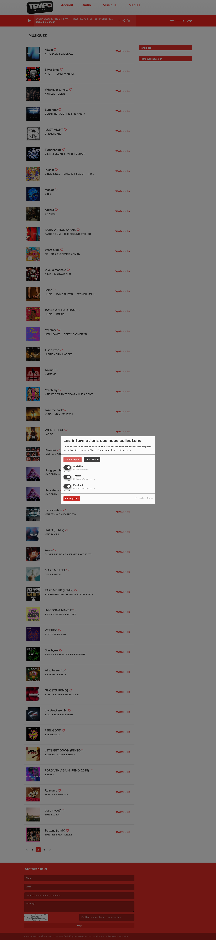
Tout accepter (72, 459)
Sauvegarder (71, 498)
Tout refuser (92, 459)
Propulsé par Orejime (144, 498)
